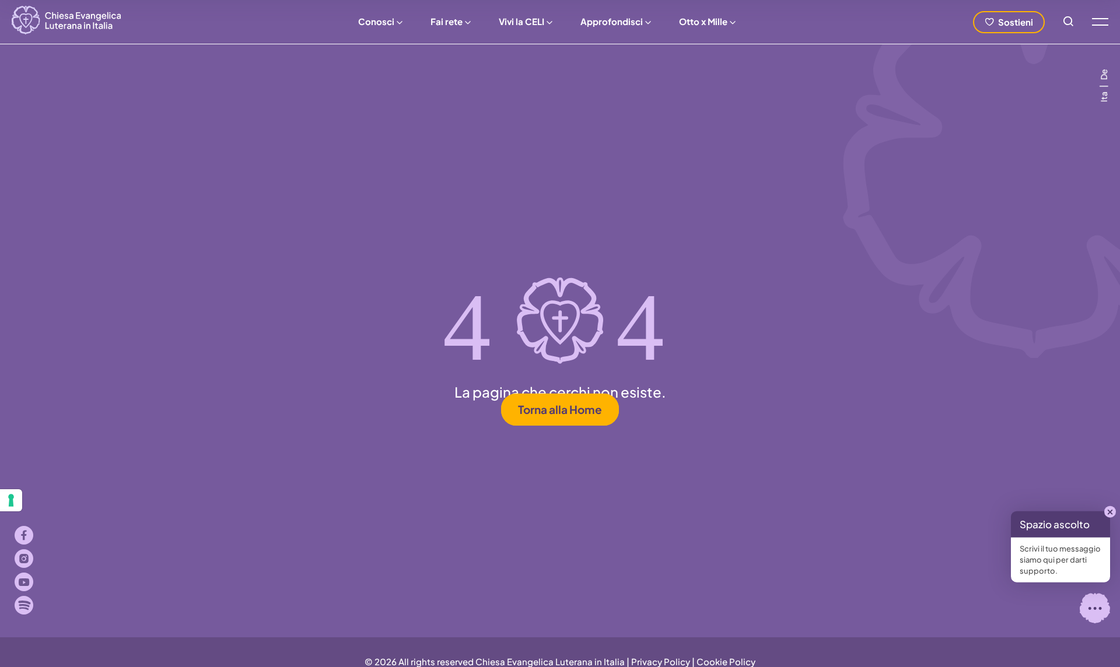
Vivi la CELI (521, 21)
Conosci (376, 21)
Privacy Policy (660, 661)
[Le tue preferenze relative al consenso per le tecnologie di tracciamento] (11, 500)
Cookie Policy (725, 661)
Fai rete (446, 21)
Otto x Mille (703, 21)
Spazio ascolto (1055, 524)
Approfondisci (611, 21)
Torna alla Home (560, 410)
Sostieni (1015, 21)
